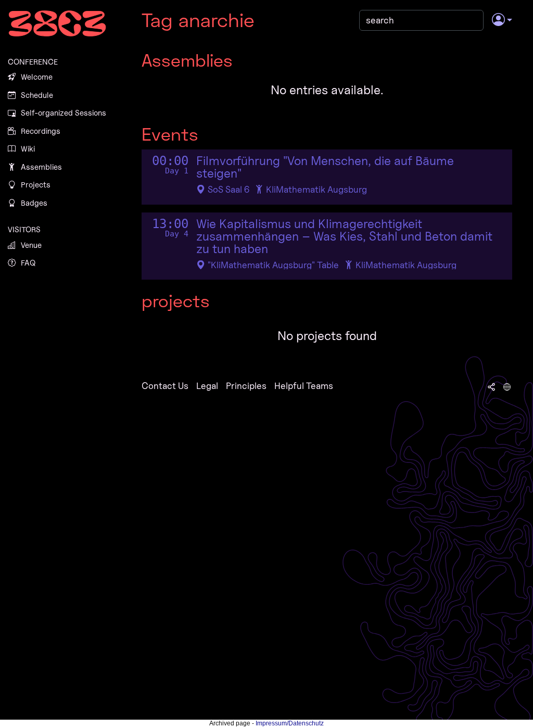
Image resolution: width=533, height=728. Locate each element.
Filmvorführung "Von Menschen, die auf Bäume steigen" (325, 167)
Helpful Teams (303, 385)
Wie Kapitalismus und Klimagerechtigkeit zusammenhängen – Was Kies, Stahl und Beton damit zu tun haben (344, 236)
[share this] (491, 386)
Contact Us (165, 385)
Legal (207, 385)
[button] (502, 20)
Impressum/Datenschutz (290, 723)
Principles (246, 385)
